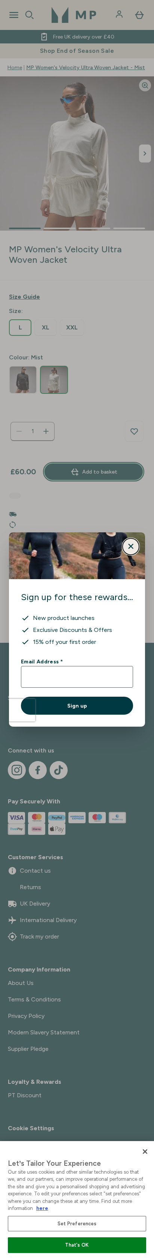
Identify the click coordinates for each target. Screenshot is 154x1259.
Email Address (41, 662)
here (42, 1208)
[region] (77, 1200)
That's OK (77, 1245)
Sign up (77, 706)
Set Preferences (77, 1223)
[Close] (145, 1151)
